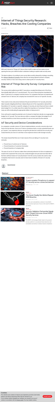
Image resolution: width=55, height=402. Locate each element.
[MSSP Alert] (8, 3)
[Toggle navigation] (51, 3)
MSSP (27, 192)
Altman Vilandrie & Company (12, 77)
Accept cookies (47, 396)
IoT (2, 18)
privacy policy (20, 400)
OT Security (30, 177)
